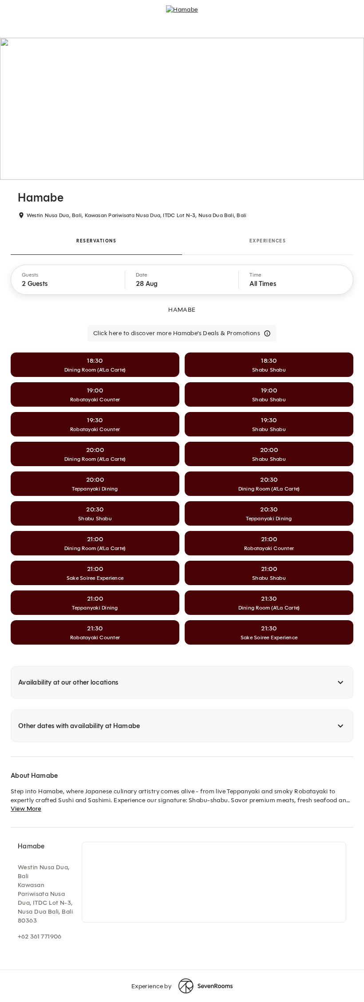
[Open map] (214, 882)
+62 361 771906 (40, 936)
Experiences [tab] (267, 241)
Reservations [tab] (96, 241)
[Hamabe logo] (182, 13)
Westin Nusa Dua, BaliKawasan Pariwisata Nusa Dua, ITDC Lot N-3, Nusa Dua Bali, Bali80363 (45, 893)
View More (26, 808)
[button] (68, 279)
